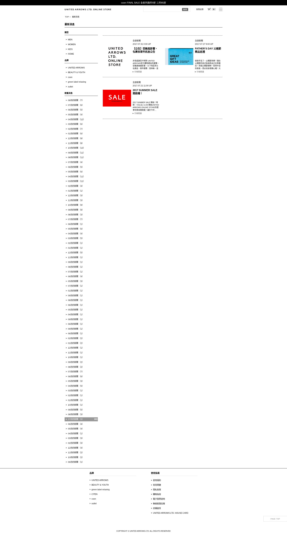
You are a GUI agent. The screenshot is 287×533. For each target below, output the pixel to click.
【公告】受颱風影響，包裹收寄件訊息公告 (145, 50)
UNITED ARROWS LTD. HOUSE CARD (170, 513)
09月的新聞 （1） (76, 262)
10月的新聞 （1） (76, 357)
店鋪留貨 (157, 508)
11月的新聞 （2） (76, 452)
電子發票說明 (159, 499)
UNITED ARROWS (76, 68)
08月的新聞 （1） (76, 267)
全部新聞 (137, 41)
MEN (70, 39)
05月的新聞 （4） (76, 115)
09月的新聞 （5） (76, 410)
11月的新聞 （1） (76, 257)
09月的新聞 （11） (76, 153)
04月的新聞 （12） (76, 119)
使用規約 (157, 480)
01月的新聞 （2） (76, 343)
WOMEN (72, 44)
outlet (70, 87)
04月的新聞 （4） (76, 234)
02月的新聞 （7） (76, 129)
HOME (71, 54)
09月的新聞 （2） (76, 362)
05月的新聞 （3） (76, 281)
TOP (67, 17)
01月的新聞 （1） (76, 191)
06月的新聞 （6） (76, 376)
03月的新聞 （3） (76, 438)
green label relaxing (77, 82)
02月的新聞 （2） (76, 338)
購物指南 (157, 494)
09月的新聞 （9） (76, 210)
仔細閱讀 (138, 72)
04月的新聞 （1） (76, 314)
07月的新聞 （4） (76, 162)
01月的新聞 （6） (76, 134)
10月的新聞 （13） (76, 148)
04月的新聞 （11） (76, 176)
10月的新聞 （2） (76, 457)
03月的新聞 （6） (76, 124)
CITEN (94, 494)
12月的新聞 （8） (76, 138)
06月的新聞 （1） (76, 224)
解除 (95, 419)
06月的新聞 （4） (76, 276)
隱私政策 (157, 490)
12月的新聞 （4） (76, 448)
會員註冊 (199, 9)
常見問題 (157, 485)
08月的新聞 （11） (76, 157)
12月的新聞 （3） (76, 195)
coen (70, 77)
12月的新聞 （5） (76, 253)
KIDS (70, 49)
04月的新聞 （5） (76, 386)
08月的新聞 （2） (76, 367)
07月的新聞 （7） (76, 219)
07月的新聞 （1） (76, 272)
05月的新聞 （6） (76, 172)
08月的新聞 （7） (76, 100)
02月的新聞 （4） (76, 186)
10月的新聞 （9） (76, 205)
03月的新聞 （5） (76, 238)
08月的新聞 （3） (76, 215)
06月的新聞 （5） (76, 110)
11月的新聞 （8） (76, 143)
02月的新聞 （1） (76, 243)
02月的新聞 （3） (76, 443)
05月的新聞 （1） (76, 310)
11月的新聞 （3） (76, 200)
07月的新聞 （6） (76, 105)
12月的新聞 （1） (76, 348)
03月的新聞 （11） (76, 181)
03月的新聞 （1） (76, 391)
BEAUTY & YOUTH (76, 72)
